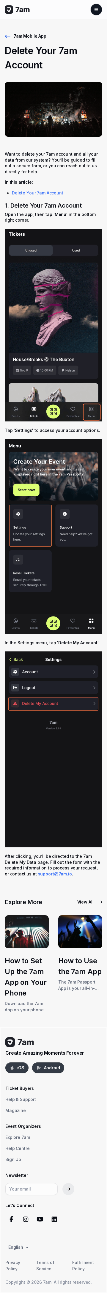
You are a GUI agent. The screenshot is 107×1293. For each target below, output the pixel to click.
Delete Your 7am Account (37, 192)
